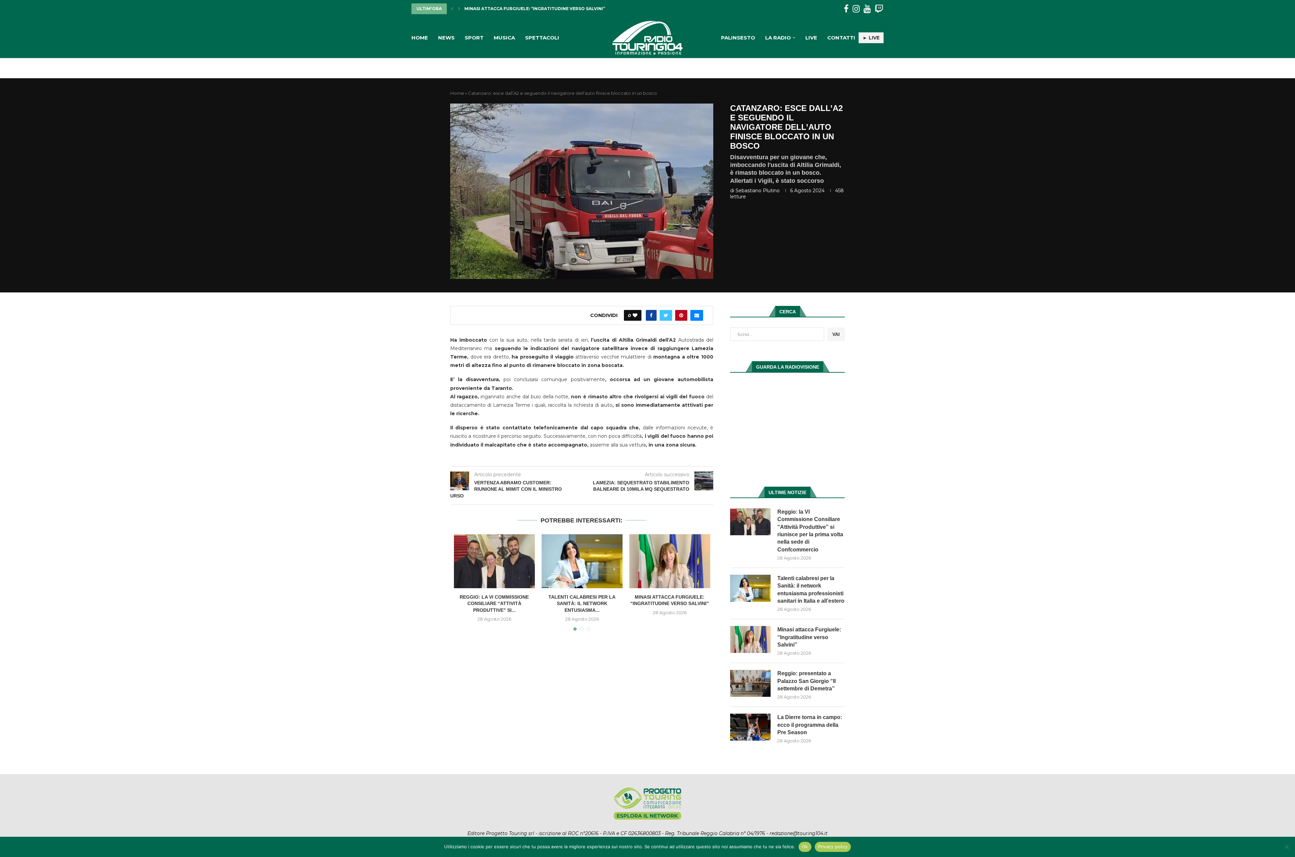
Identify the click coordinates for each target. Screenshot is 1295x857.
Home (419, 37)
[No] (1286, 847)
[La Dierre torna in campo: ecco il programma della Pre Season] (750, 727)
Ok (805, 846)
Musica (504, 37)
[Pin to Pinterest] (681, 315)
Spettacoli (542, 37)
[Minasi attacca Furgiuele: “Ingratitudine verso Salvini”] (669, 561)
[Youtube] (867, 8)
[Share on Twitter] (666, 315)
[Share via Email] (696, 315)
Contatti (841, 37)
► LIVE (871, 38)
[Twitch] (879, 8)
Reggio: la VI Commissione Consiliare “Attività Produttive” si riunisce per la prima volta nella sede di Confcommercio (810, 530)
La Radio (778, 37)
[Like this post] (635, 315)
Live (811, 37)
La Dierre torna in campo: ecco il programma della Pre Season (809, 724)
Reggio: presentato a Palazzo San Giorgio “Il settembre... (537, 8)
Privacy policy (833, 846)
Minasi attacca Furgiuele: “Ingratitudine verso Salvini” (809, 637)
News (446, 37)
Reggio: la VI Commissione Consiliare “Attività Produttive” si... (494, 603)
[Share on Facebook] (651, 315)
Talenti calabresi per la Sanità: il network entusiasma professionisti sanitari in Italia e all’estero (810, 589)
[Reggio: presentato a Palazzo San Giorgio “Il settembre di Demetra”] (750, 683)
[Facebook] (846, 8)
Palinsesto (738, 37)
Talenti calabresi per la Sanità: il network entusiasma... (581, 603)
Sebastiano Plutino (758, 191)
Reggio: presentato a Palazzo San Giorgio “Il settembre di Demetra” (806, 680)
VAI (836, 334)
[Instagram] (856, 8)
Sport (474, 37)
